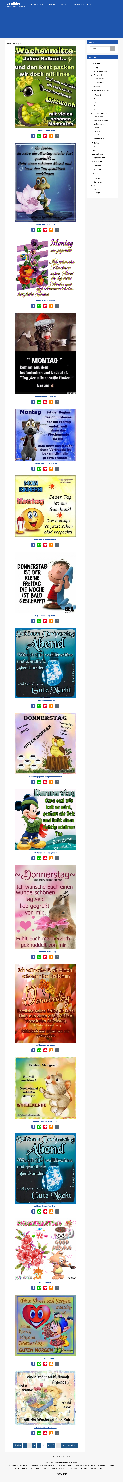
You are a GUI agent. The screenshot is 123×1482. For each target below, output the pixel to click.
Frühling (95, 143)
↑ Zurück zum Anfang (61, 1457)
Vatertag (97, 135)
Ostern (96, 128)
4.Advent (97, 106)
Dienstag (97, 178)
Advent (97, 109)
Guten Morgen (37, 4)
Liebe (94, 150)
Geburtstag (65, 4)
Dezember (96, 87)
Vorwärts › (72, 1445)
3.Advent (97, 102)
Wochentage (78, 4)
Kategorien (91, 4)
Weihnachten (99, 139)
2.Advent (97, 99)
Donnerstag (98, 182)
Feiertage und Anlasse (101, 90)
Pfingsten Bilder (98, 158)
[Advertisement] (61, 23)
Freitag (97, 186)
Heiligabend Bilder (101, 120)
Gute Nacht (51, 4)
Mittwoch (98, 189)
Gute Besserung (100, 71)
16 (63, 1445)
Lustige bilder (97, 154)
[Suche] (112, 48)
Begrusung (96, 63)
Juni (93, 147)
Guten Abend (99, 79)
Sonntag (97, 169)
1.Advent (97, 95)
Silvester (97, 131)
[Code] (57, 136)
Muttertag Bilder (100, 124)
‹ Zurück (17, 1445)
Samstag (97, 166)
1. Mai (96, 68)
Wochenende (97, 161)
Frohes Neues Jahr (101, 113)
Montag (97, 193)
